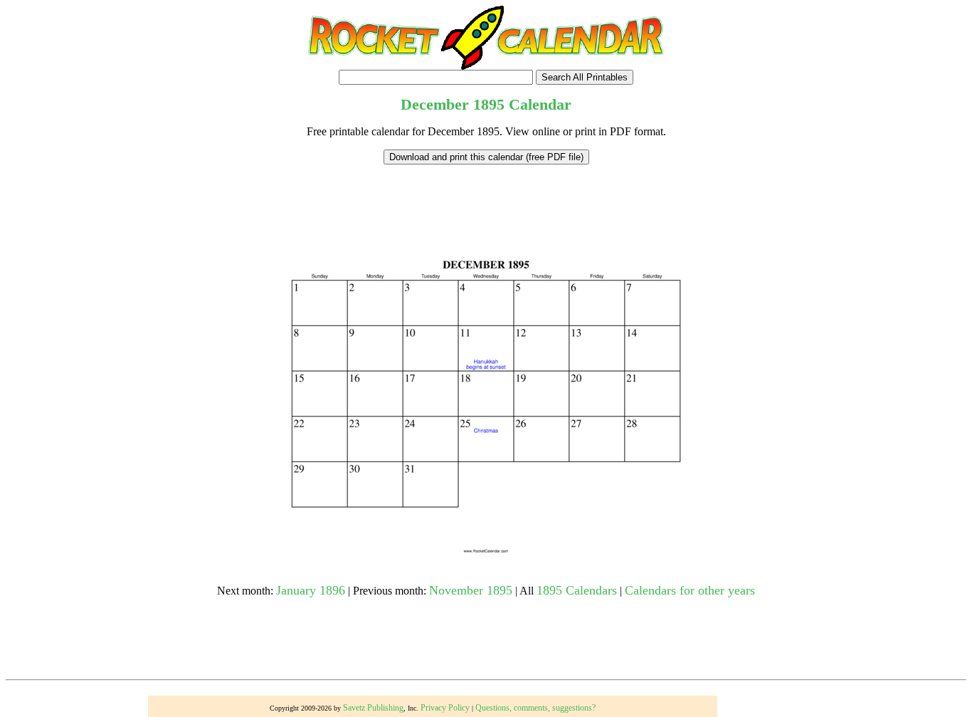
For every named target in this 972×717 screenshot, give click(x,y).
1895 (489, 104)
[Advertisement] (486, 196)
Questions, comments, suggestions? (535, 708)
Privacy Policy (445, 708)
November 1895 (470, 590)
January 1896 (310, 590)
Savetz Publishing (373, 708)
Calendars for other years (690, 590)
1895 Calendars (577, 590)
